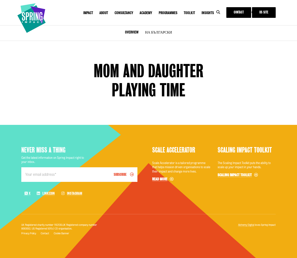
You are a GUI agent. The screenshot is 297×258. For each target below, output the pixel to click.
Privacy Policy (28, 233)
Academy (146, 13)
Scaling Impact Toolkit (245, 150)
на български (158, 32)
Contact (239, 12)
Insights (208, 13)
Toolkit (189, 13)
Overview (131, 32)
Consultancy (124, 13)
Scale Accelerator (173, 150)
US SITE (263, 12)
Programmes (168, 13)
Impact (88, 13)
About (103, 13)
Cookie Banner (61, 233)
